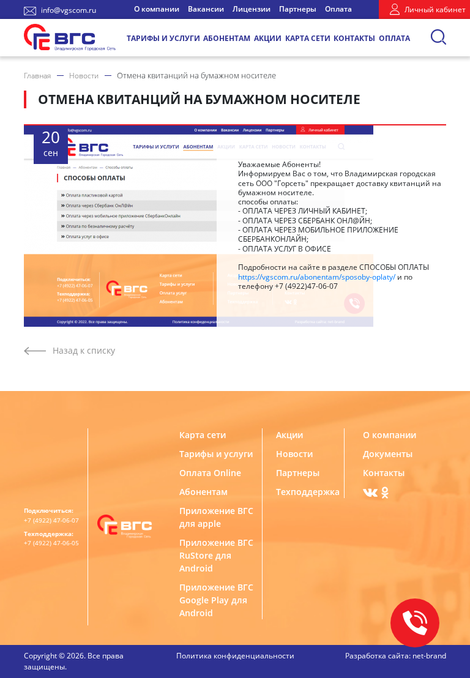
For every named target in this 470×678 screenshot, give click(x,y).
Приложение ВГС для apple (216, 517)
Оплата (338, 9)
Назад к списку (84, 350)
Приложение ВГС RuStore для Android (216, 555)
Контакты (354, 38)
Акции (268, 38)
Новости (294, 454)
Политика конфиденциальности (235, 655)
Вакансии (206, 9)
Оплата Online (210, 473)
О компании (156, 9)
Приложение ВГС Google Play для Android (216, 600)
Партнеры (297, 9)
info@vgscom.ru (68, 10)
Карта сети (307, 38)
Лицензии (251, 9)
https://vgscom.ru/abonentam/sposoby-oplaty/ (316, 277)
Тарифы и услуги (163, 38)
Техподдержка (306, 491)
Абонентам (226, 38)
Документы (387, 454)
